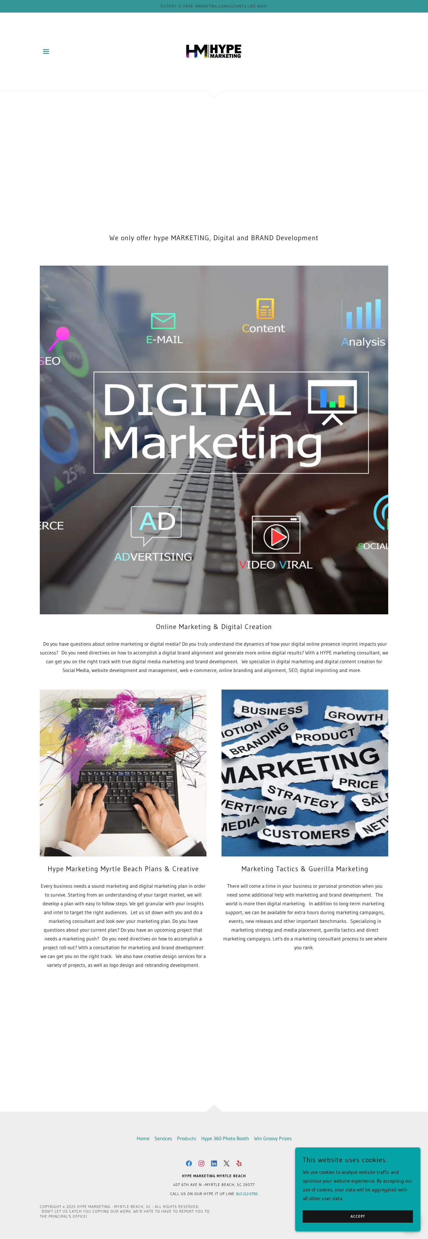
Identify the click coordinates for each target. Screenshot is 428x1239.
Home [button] (143, 1138)
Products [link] (186, 1138)
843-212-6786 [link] (247, 1193)
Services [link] (163, 1138)
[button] (46, 51)
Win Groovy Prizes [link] (273, 1138)
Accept (358, 1216)
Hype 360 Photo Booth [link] (225, 1138)
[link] (214, 51)
